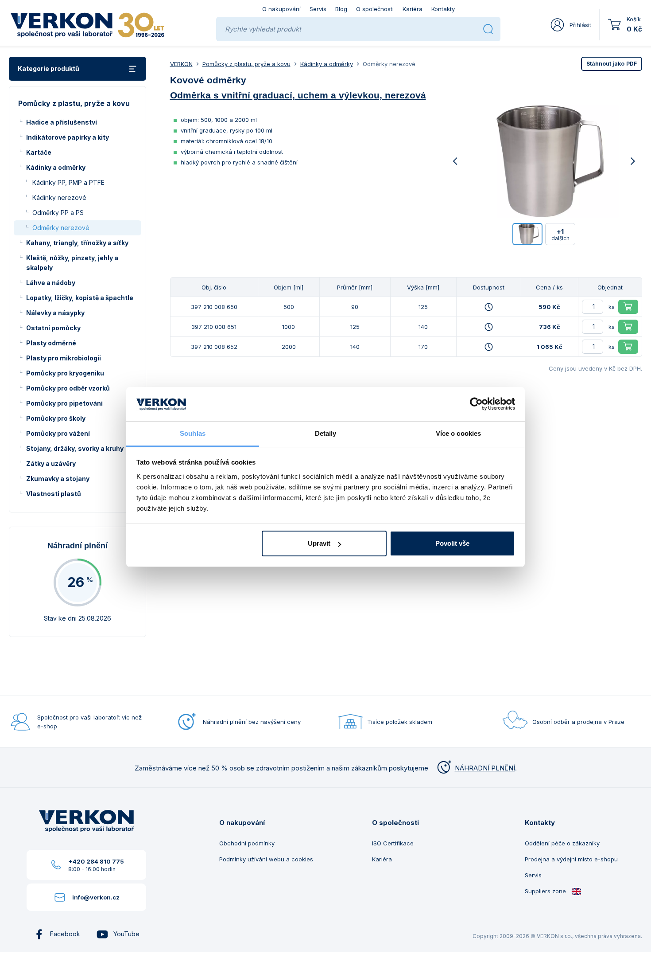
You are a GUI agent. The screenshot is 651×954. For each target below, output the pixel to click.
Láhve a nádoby (50, 282)
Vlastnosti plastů (53, 493)
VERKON (181, 63)
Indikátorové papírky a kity (67, 137)
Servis (318, 8)
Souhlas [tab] (192, 433)
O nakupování (281, 8)
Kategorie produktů (48, 68)
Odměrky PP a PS (58, 212)
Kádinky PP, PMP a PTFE (68, 182)
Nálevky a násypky (55, 313)
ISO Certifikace (393, 843)
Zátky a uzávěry (51, 463)
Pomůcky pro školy (55, 418)
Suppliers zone (546, 891)
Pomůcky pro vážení (58, 433)
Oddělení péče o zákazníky (562, 843)
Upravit (319, 543)
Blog (341, 8)
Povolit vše (452, 543)
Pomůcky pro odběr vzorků (68, 388)
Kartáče (38, 152)
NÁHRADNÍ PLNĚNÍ (485, 768)
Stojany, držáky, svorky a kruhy (75, 448)
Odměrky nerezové (60, 227)
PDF (611, 63)
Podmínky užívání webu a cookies (266, 859)
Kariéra (412, 8)
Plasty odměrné (51, 343)
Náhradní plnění (77, 545)
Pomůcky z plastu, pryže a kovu (246, 63)
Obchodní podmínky (247, 843)
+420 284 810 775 (96, 861)
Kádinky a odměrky (55, 167)
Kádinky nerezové (59, 197)
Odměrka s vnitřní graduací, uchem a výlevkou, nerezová (298, 95)
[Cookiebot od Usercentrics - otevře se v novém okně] (476, 404)
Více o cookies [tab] (458, 433)
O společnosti (375, 8)
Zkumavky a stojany (57, 478)
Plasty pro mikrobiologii (63, 358)
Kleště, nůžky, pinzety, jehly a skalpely (72, 262)
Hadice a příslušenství (61, 122)
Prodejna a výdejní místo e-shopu (571, 859)
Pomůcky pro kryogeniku (65, 373)
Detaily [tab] (326, 433)
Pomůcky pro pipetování (64, 403)
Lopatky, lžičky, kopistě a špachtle (79, 297)
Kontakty (443, 8)
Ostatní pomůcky (53, 328)
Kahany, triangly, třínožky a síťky (77, 242)
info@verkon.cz (96, 897)
